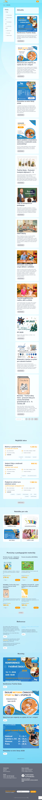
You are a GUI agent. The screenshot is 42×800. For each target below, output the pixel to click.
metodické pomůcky (30, 526)
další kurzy (20, 502)
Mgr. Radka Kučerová (11, 469)
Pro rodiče (8, 33)
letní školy (12, 540)
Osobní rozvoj (9, 30)
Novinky (21, 653)
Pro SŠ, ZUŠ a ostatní (8, 27)
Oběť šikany (21, 233)
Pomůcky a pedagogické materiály (21, 552)
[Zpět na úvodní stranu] (5, 1)
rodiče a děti (30, 540)
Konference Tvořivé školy (26, 32)
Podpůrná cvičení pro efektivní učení (13, 483)
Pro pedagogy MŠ (8, 22)
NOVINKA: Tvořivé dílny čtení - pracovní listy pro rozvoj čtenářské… (11, 586)
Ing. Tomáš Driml (10, 450)
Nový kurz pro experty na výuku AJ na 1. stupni (26, 63)
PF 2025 (20, 332)
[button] (21, 459)
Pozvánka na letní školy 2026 (25, 102)
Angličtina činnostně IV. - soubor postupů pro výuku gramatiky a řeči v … (30, 586)
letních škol (5, 640)
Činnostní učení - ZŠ (8, 18)
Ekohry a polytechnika (13, 446)
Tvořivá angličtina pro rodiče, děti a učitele (25, 299)
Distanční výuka (9, 35)
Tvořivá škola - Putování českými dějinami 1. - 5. (25, 171)
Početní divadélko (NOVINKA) (30, 557)
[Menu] (37, 1)
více (5, 636)
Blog (7, 12)
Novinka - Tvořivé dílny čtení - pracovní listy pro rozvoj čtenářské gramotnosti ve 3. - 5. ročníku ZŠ (26, 399)
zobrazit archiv (20, 758)
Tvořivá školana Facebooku (29, 775)
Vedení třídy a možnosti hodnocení (13, 464)
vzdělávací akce (11, 526)
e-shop (20, 612)
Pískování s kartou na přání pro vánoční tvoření (27, 360)
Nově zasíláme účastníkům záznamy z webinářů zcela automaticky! (27, 142)
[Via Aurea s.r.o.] (27, 797)
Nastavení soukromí (26, 779)
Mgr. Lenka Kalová (10, 488)
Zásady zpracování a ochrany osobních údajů (30, 780)
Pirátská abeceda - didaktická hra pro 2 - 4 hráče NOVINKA (11, 557)
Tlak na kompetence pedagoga (24, 204)
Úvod (4, 5)
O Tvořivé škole (9, 15)
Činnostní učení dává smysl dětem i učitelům (25, 266)
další (36, 419)
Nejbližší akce (21, 440)
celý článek (20, 41)
